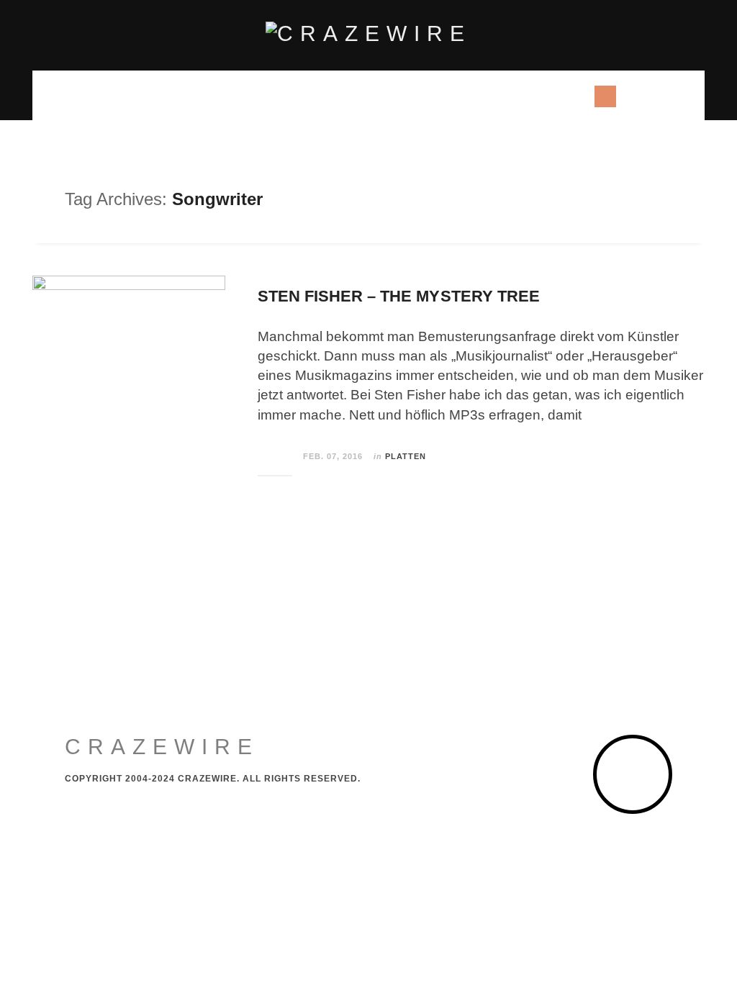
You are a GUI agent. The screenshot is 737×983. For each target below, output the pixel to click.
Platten (405, 456)
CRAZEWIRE (162, 746)
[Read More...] (275, 457)
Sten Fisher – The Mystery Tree (399, 296)
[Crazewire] (368, 34)
